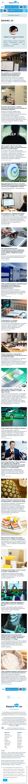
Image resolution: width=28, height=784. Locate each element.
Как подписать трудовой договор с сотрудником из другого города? (13, 214)
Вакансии (19, 741)
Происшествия (7, 735)
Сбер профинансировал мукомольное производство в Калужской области (14, 672)
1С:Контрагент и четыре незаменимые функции (9, 321)
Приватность (20, 746)
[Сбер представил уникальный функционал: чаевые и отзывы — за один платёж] (14, 377)
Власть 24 (19, 738)
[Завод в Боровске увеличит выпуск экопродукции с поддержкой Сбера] (14, 488)
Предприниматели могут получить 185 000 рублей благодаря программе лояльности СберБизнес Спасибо (14, 185)
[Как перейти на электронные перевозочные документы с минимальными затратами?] (14, 61)
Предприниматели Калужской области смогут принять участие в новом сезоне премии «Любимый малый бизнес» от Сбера (13, 637)
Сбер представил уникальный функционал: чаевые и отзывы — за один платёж (13, 391)
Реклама (19, 747)
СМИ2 (17, 725)
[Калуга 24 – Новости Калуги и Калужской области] (14, 2)
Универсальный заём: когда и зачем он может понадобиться (13, 570)
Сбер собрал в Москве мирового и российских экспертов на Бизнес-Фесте (12, 604)
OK (5, 780)
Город (18, 734)
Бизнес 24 (19, 737)
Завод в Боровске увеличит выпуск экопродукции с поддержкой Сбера (13, 500)
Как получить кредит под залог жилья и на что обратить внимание (13, 538)
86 (19, 697)
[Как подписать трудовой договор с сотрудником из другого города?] (14, 202)
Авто (5, 746)
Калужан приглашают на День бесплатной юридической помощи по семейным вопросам (14, 108)
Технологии (7, 743)
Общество (6, 734)
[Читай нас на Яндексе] (14, 10)
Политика (6, 737)
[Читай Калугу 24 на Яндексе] (14, 7)
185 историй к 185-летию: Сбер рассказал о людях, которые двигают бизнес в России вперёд (14, 147)
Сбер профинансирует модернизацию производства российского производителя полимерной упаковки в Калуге (14, 286)
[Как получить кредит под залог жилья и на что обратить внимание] (14, 526)
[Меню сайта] (3, 2)
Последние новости (13, 15)
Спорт (5, 747)
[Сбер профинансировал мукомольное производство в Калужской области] (14, 660)
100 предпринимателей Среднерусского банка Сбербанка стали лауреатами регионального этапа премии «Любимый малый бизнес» (12, 251)
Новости (19, 735)
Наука (5, 738)
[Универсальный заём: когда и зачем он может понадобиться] (14, 558)
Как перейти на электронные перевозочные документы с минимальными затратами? (11, 74)
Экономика (7, 744)
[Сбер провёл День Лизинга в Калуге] (14, 417)
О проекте (19, 740)
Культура (6, 740)
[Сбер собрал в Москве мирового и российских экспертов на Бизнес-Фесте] (14, 591)
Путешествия (7, 741)
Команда (19, 743)
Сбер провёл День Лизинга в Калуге (13, 428)
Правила (19, 744)
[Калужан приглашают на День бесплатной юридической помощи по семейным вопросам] (14, 95)
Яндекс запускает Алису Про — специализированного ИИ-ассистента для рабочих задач (14, 355)
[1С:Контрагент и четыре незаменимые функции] (14, 309)
